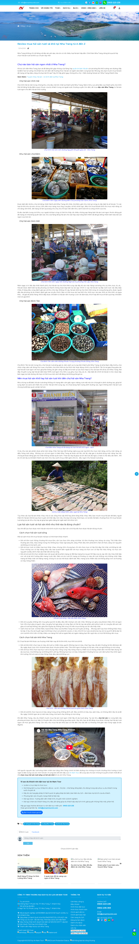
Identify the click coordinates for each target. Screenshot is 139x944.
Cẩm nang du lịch (77, 917)
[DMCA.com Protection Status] (57, 940)
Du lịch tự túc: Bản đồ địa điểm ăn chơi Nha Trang (81, 866)
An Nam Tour (74, 773)
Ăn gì (29, 26)
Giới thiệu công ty (77, 902)
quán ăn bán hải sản (80, 68)
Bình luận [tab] (25, 832)
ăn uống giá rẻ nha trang (31, 824)
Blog (23, 26)
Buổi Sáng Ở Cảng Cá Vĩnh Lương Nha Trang (28, 877)
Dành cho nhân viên (78, 925)
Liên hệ (102, 8)
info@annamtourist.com (30, 2)
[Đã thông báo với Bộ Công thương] (82, 940)
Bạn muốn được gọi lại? (32, 812)
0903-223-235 (113, 2)
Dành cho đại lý (76, 923)
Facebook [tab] (35, 832)
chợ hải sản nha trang (62, 824)
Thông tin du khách (78, 931)
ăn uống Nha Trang (47, 824)
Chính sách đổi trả (77, 912)
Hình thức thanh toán (79, 909)
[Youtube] (93, 2)
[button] (120, 863)
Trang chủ (34, 8)
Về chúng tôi (47, 8)
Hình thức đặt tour (78, 907)
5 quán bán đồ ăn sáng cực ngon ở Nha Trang (55, 877)
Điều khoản (75, 904)
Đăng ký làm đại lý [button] (77, 920)
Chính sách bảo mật (78, 915)
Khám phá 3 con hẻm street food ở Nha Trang (109, 866)
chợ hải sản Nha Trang (78, 378)
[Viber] (100, 2)
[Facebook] (90, 2)
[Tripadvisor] (97, 2)
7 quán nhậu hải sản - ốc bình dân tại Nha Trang (45, 77)
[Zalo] (86, 2)
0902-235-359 (104, 908)
